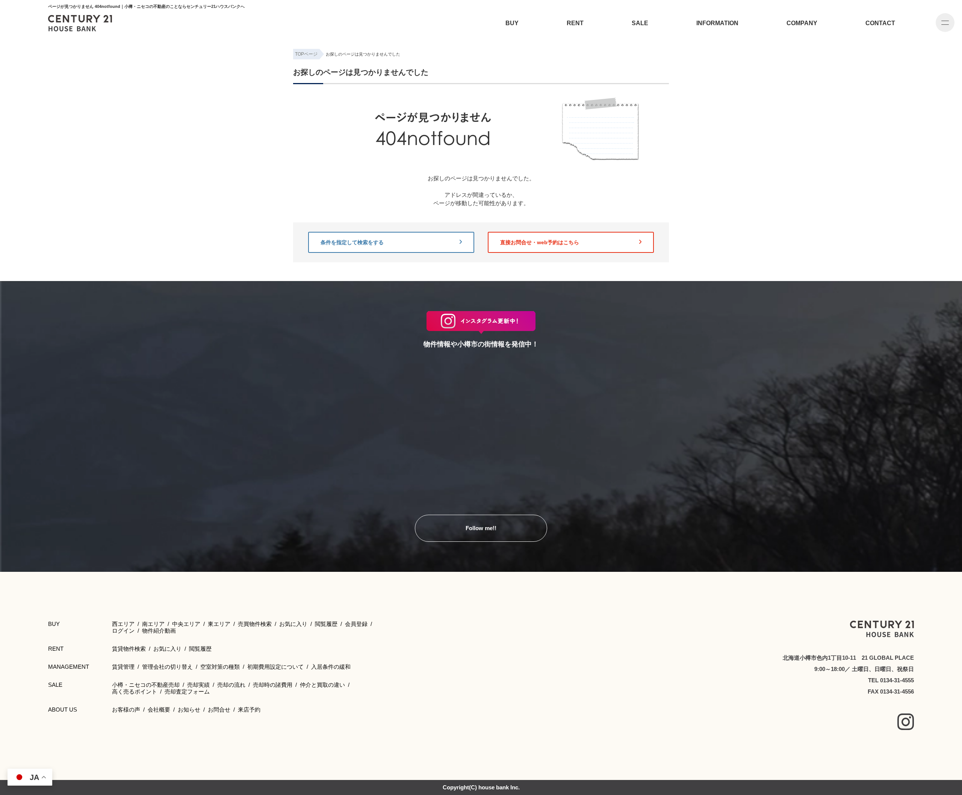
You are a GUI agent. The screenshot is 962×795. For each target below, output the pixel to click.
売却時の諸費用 (272, 685)
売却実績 (198, 685)
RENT (575, 23)
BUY (512, 23)
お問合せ (219, 709)
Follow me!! (481, 528)
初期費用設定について (275, 667)
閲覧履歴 (326, 624)
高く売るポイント (134, 691)
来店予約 (249, 709)
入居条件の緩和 (331, 667)
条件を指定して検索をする (352, 242)
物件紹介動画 (159, 630)
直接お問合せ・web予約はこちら (539, 242)
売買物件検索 (255, 624)
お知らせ (189, 709)
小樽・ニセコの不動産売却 (146, 685)
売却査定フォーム (187, 691)
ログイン (123, 630)
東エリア (219, 624)
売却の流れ (231, 685)
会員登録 (356, 624)
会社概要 (159, 709)
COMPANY (802, 23)
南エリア (153, 624)
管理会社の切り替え (167, 667)
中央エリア (186, 624)
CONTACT (880, 23)
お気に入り (293, 624)
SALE (640, 23)
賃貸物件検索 (129, 648)
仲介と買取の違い (322, 685)
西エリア (123, 624)
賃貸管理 (123, 667)
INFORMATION (717, 23)
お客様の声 (126, 709)
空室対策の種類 (220, 667)
